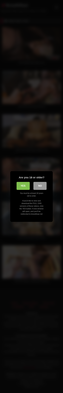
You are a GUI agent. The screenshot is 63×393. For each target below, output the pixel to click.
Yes (23, 186)
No (40, 186)
